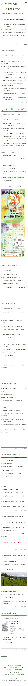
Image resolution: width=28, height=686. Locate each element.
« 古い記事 (4, 656)
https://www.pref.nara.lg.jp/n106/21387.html (12, 177)
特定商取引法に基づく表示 (9, 674)
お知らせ (25, 44)
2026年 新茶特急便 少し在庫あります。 (14, 516)
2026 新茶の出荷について (9, 383)
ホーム (7, 665)
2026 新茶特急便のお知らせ (10, 613)
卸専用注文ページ (21, 674)
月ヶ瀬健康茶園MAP (17, 669)
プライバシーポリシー (14, 672)
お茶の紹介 (8, 669)
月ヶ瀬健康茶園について (16, 665)
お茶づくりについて (9, 667)
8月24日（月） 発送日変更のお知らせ (12, 13)
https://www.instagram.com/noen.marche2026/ (13, 159)
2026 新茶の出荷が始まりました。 (11, 455)
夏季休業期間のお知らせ (8, 50)
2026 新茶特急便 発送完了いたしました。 (14, 555)
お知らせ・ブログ (14, 9)
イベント (25, 258)
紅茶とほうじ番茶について (9, 303)
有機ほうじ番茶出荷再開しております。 (13, 265)
